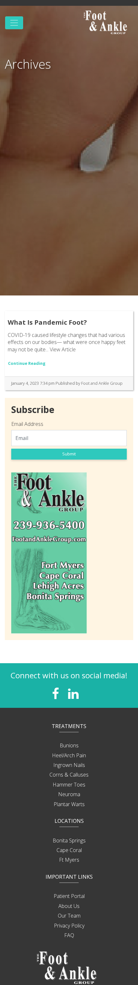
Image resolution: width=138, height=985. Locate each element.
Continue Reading (27, 363)
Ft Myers (69, 859)
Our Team (69, 915)
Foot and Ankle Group (102, 383)
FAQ (69, 935)
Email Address (27, 423)
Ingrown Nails (69, 765)
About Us (69, 906)
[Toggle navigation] (14, 22)
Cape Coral (69, 850)
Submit (69, 454)
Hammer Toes (69, 784)
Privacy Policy (69, 925)
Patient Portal (69, 896)
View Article (63, 349)
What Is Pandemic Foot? (47, 322)
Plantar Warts (69, 804)
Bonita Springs (69, 840)
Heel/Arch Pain (69, 755)
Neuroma (69, 794)
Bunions (69, 745)
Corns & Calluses (69, 774)
